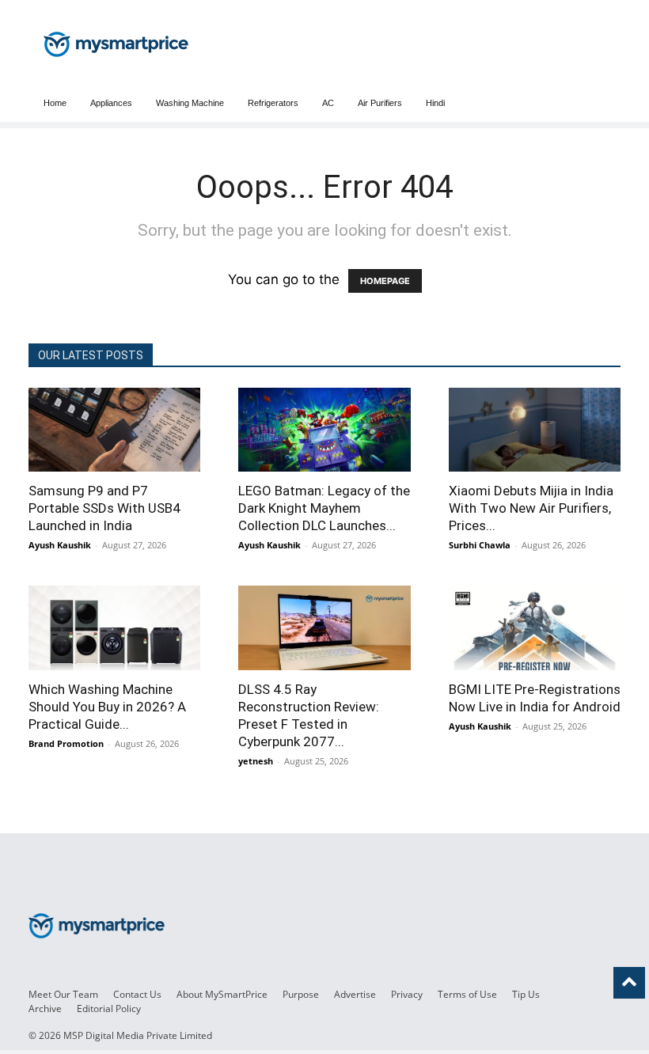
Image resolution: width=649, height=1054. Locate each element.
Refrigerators (273, 103)
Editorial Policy (109, 1008)
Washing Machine (190, 103)
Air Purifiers (380, 103)
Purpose (301, 994)
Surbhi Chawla (479, 545)
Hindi (435, 103)
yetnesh (255, 761)
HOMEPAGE (385, 280)
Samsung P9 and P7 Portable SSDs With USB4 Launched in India (104, 508)
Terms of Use (467, 994)
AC (328, 103)
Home (55, 103)
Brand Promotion (66, 743)
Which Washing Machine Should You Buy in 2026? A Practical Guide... (107, 706)
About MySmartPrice (222, 994)
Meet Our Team (63, 994)
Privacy (407, 994)
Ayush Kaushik (59, 545)
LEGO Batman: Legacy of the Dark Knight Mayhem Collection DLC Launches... (324, 508)
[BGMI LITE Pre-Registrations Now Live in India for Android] (535, 627)
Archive (45, 1008)
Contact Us (137, 994)
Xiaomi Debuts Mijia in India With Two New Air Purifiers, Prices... (531, 508)
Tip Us (526, 994)
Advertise (355, 994)
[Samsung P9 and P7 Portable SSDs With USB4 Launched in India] (114, 430)
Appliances (111, 103)
